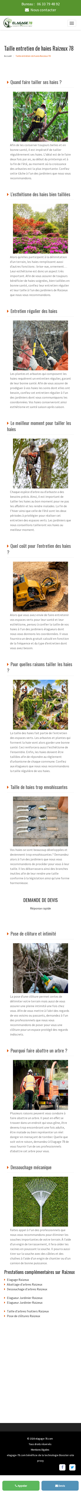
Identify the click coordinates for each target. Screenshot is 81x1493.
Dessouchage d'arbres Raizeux (27, 1289)
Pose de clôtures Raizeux (23, 1316)
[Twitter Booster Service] (72, 1467)
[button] (70, 1482)
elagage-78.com (44, 1438)
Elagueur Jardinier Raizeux (24, 1298)
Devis (61, 1485)
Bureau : (40, 4)
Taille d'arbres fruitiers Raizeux (28, 1311)
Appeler (22, 1485)
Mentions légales (40, 1449)
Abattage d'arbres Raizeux (24, 1284)
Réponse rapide (40, 908)
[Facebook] (62, 1467)
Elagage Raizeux (18, 1280)
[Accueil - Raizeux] (18, 22)
